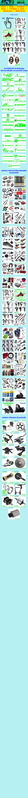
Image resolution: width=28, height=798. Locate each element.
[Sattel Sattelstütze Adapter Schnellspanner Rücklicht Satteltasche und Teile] (8, 249)
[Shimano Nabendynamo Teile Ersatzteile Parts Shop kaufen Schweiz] (8, 506)
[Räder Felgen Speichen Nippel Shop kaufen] (20, 375)
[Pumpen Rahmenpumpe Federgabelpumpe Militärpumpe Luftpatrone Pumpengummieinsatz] (20, 237)
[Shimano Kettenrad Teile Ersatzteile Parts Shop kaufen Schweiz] (20, 482)
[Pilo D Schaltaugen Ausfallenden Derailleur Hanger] (8, 53)
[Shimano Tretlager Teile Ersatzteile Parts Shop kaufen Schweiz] (8, 482)
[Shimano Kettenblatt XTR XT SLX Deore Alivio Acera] (8, 494)
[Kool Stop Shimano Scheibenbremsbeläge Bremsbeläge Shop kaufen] (20, 211)
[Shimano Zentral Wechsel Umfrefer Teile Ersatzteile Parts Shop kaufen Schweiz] (8, 468)
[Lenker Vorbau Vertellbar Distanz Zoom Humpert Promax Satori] (8, 223)
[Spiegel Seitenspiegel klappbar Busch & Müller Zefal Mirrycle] (8, 262)
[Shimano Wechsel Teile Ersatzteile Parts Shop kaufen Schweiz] (20, 456)
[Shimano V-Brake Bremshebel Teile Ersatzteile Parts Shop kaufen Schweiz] (20, 494)
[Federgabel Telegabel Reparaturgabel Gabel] (20, 223)
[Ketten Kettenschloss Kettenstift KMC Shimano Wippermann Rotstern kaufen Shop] (20, 187)
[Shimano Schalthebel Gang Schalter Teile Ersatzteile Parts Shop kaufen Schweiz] (8, 456)
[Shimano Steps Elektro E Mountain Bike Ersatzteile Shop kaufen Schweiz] (8, 414)
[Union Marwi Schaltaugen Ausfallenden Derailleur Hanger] (20, 41)
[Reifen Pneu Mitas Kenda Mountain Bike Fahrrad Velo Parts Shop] (8, 351)
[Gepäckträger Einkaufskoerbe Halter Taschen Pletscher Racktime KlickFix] (20, 288)
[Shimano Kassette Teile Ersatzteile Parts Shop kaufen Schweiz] (20, 468)
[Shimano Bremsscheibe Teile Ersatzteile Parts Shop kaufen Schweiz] (20, 431)
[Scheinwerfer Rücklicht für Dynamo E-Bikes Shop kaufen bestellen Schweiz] (8, 288)
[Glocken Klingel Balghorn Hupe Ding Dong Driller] (20, 389)
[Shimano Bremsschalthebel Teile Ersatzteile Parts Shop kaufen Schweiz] (20, 444)
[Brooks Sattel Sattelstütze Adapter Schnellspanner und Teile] (20, 249)
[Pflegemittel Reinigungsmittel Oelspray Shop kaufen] (8, 375)
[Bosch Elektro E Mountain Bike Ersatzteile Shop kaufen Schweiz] (20, 401)
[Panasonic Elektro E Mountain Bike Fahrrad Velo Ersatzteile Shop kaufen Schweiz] (20, 414)
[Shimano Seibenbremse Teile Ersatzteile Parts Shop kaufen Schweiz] (8, 444)
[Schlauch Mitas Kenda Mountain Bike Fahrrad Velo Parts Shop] (20, 339)
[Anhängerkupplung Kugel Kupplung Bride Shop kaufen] (20, 351)
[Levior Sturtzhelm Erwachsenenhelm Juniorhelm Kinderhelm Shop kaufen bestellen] (8, 339)
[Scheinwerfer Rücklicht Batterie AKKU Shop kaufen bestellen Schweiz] (20, 274)
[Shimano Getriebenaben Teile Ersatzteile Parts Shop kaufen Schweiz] (20, 506)
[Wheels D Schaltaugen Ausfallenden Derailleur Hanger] (20, 53)
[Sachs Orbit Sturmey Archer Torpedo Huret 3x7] (8, 389)
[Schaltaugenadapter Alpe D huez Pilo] (14, 65)
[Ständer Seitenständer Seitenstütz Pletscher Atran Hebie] (20, 325)
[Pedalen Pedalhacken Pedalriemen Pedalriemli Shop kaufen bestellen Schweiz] (8, 187)
